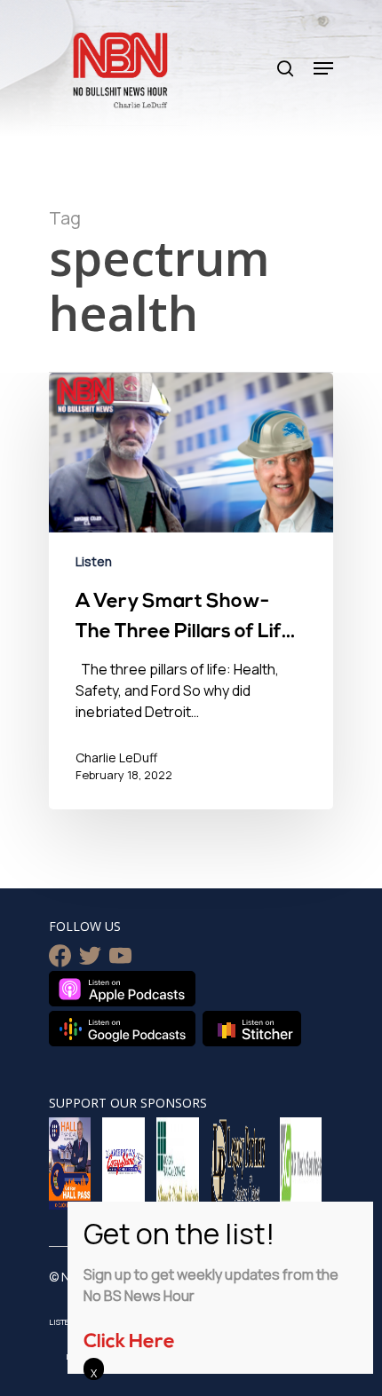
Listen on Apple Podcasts (122, 988)
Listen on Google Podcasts (122, 1028)
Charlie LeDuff (116, 757)
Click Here (129, 1342)
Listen (94, 561)
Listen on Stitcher (252, 1028)
